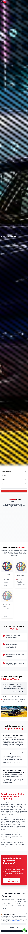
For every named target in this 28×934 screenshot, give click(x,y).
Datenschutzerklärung (16, 920)
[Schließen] (26, 913)
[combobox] (14, 471)
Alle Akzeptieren (14, 931)
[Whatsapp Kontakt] (24, 930)
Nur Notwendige (14, 927)
